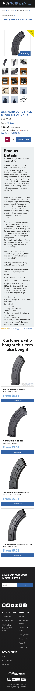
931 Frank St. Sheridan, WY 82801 (7, 628)
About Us (22, 643)
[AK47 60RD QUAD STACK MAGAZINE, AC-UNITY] (5, 62)
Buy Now (18, 400)
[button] (17, 130)
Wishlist (21, 616)
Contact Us (23, 647)
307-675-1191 (7, 616)
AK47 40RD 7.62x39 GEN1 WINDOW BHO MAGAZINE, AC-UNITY (17, 545)
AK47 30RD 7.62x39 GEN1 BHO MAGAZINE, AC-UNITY (14, 390)
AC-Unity (10, 123)
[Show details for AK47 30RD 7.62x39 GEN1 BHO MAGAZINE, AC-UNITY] (17, 370)
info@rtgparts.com (8, 620)
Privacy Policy (23, 635)
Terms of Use (23, 639)
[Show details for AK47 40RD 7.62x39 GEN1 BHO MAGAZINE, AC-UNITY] (17, 421)
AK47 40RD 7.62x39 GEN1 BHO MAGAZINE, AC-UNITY (14, 442)
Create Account (7, 660)
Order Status (6, 664)
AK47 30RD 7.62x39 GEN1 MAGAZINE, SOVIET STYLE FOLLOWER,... (16, 494)
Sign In (4, 656)
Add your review (26, 329)
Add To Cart (23, 139)
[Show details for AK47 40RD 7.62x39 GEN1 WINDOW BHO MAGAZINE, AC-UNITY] (17, 525)
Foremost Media (16, 688)
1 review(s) (15, 329)
